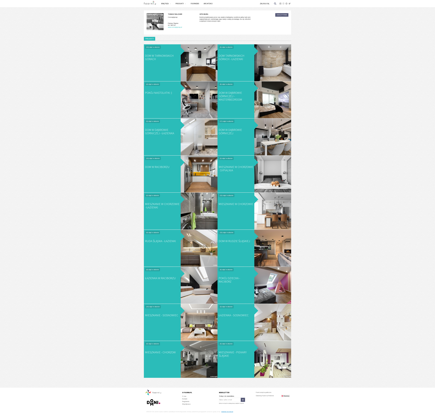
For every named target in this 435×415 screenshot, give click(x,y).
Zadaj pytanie (282, 15)
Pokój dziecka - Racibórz (254, 285)
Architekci (208, 3)
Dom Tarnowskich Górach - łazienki (254, 62)
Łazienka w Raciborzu (181, 285)
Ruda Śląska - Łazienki (181, 248)
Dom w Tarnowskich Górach (181, 62)
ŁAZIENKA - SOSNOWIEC (254, 322)
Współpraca (186, 404)
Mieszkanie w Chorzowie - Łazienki (181, 211)
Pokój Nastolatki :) (181, 99)
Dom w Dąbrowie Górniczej (254, 136)
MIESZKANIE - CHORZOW (181, 359)
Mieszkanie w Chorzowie (254, 211)
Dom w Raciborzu (181, 174)
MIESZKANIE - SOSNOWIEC (181, 322)
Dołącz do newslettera (226, 396)
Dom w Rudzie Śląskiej (254, 248)
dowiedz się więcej (227, 412)
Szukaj (275, 3)
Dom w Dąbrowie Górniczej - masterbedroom (254, 99)
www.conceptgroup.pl (175, 27)
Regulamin (185, 401)
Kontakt (184, 399)
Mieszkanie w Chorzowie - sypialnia (254, 174)
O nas (184, 396)
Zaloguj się (264, 3)
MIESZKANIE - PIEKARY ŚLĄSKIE (254, 359)
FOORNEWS (195, 3)
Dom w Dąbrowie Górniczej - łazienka (181, 136)
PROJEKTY (149, 39)
